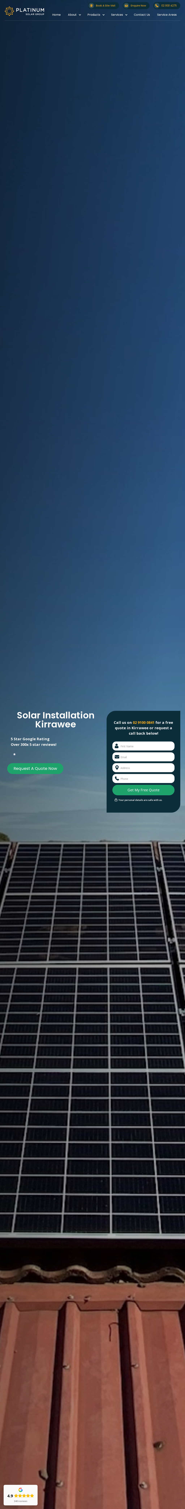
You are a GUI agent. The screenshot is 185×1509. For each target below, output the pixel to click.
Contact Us (142, 15)
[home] (24, 11)
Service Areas (167, 15)
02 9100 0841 (143, 722)
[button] (74, 14)
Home (56, 15)
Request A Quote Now (35, 768)
